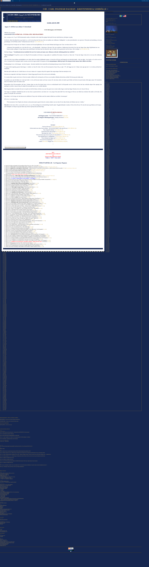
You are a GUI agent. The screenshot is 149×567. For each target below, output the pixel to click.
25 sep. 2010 (108, 108)
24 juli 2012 (107, 97)
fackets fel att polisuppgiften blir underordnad (112, 77)
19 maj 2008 (107, 157)
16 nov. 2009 (108, 113)
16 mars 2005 (5, 349)
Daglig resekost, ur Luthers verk (4, 474)
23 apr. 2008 (107, 177)
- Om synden (2, 489)
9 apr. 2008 (107, 189)
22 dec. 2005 (4, 337)
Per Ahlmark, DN (2, 535)
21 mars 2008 (108, 204)
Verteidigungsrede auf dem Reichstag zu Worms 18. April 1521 (9, 500)
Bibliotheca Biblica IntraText (4, 514)
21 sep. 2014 (108, 87)
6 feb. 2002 (4, 388)
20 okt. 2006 (4, 262)
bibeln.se (1, 508)
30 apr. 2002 (4, 382)
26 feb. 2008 (107, 226)
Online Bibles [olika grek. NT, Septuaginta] (6, 513)
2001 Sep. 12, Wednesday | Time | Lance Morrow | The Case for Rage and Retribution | (12, 466)
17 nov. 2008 (108, 150)
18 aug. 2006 (4, 314)
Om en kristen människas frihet (4, 493)
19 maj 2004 (4, 364)
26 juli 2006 (4, 322)
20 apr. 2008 (107, 180)
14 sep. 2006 (4, 294)
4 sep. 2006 (4, 301)
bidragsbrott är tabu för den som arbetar (111, 72)
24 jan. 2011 (107, 104)
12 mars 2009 (108, 142)
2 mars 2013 (107, 93)
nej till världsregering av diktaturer (110, 73)
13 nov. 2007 (108, 249)
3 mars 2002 (4, 386)
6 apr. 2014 (107, 90)
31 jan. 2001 (4, 401)
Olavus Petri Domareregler (3, 519)
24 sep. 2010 (108, 109)
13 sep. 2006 (4, 295)
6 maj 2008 (107, 167)
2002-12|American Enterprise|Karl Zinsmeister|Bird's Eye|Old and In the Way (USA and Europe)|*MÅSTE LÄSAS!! (16, 446)
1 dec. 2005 (4, 339)
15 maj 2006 (4, 332)
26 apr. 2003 (4, 375)
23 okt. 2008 (107, 153)
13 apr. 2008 (107, 187)
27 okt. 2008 (107, 152)
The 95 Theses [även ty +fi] (4, 486)
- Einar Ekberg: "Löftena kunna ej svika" (5, 477)
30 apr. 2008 (107, 171)
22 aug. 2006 (4, 311)
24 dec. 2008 (108, 146)
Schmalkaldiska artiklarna (3, 488)
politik (55, 141)
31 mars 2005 (5, 348)
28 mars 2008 (108, 199)
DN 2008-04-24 (59, 130)
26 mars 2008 (108, 201)
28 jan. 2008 (107, 245)
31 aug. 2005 (4, 343)
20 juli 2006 (4, 326)
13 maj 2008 (107, 161)
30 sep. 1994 (4, 406)
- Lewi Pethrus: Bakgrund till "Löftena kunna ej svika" (7, 476)
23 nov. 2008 (108, 149)
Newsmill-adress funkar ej (51, 166)
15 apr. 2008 (107, 185)
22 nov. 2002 (4, 379)
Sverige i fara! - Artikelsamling (4, 441)
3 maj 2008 (107, 169)
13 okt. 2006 (4, 268)
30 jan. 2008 (107, 244)
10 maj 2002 (4, 381)
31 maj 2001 (4, 395)
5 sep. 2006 (4, 300)
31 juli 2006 (4, 320)
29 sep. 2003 (4, 370)
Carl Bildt (1, 536)
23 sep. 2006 (4, 287)
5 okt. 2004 (4, 360)
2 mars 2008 (107, 221)
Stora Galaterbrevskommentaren (4, 497)
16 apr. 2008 (107, 184)
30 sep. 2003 (4, 369)
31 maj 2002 (4, 380)
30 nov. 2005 (4, 340)
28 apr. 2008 (107, 173)
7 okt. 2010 (107, 106)
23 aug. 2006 (4, 310)
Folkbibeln (1, 507)
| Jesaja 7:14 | (22, 17)
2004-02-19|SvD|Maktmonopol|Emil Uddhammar (7, 433)
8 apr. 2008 (107, 190)
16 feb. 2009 (107, 144)
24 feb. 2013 (107, 94)
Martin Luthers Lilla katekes (4, 487)
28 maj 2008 (107, 156)
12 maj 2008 (107, 162)
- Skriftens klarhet (2, 496)
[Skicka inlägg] (25, 147)
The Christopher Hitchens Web (4, 543)
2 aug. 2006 (4, 319)
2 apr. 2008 (107, 194)
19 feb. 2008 (107, 233)
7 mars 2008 (107, 217)
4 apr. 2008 (107, 192)
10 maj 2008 (107, 163)
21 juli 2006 (4, 325)
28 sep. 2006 (4, 282)
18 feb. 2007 (4, 255)
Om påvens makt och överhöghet (4, 492)
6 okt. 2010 (107, 107)
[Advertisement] (5, 414)
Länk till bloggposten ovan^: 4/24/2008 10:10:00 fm (14, 147)
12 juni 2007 (4, 252)
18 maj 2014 (107, 89)
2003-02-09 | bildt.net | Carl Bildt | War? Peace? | (6, 459)
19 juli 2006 (4, 327)
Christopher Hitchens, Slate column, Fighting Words (7, 541)
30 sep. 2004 (4, 361)
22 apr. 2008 (107, 178)
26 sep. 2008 (108, 154)
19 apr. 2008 (107, 181)
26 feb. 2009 (107, 143)
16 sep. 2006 (4, 292)
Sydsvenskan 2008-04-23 (58, 133)
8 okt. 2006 (4, 273)
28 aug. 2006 (4, 306)
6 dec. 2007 (107, 248)
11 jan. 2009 (107, 145)
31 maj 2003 (4, 371)
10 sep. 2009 (108, 120)
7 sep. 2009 (107, 122)
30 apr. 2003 (4, 374)
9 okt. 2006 (4, 272)
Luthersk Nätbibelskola (3, 505)
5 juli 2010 (107, 110)
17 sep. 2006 (4, 291)
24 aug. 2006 (4, 309)
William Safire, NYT (3, 545)
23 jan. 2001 (4, 402)
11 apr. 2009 (107, 140)
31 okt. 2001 (4, 393)
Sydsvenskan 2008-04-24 (58, 126)
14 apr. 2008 (107, 186)
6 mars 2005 (4, 351)
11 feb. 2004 (4, 366)
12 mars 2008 (108, 212)
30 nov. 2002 (4, 378)
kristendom (60, 141)
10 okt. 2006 (4, 271)
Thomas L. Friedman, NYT (4, 540)
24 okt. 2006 (4, 258)
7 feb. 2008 (107, 237)
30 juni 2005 (4, 347)
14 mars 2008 (108, 210)
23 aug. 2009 (108, 126)
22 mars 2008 (108, 203)
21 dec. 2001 (4, 391)
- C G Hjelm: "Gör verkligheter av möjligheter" (6, 478)
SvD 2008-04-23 (66, 135)
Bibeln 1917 (1, 506)
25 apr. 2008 (107, 176)
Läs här (33, 171)
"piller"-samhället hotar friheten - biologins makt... (113, 71)
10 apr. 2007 (4, 254)
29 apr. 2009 (107, 136)
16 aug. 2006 (4, 316)
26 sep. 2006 (4, 284)
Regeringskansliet (2, 522)
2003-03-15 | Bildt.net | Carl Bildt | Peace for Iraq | (7, 457)
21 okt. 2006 (4, 261)
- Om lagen (1, 490)
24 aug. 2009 (108, 125)
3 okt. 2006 (4, 277)
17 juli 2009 (107, 132)
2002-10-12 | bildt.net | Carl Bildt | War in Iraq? (6, 462)
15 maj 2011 (107, 98)
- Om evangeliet (2, 491)
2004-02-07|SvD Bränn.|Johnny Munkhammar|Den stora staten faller (9, 435)
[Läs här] (65, 115)
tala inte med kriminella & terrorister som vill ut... (112, 74)
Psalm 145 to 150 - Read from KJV (110, 34)
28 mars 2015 (108, 86)
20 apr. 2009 (107, 137)
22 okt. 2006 (4, 260)
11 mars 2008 (108, 213)
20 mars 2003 (5, 377)
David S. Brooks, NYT (3, 539)
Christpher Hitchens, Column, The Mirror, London (7, 542)
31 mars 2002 (5, 385)
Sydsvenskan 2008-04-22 (60, 139)
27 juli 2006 (4, 321)
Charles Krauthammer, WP (4, 544)
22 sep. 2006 (4, 288)
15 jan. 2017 (107, 83)
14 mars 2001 (5, 400)
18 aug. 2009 (108, 129)
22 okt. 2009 (107, 119)
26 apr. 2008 (107, 175)
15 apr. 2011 (107, 99)
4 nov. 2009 (107, 115)
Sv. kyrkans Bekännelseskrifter (4, 481)
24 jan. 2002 (4, 390)
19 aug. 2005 (4, 344)
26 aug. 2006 (4, 307)
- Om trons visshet (2, 495)
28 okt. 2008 (107, 151)
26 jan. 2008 (107, 246)
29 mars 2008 (108, 198)
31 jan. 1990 (4, 408)
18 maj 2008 (107, 158)
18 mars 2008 (108, 206)
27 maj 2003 (4, 372)
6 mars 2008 (107, 218)
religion (65, 141)
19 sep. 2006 (4, 290)
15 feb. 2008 (107, 235)
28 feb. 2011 (107, 103)
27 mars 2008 (108, 200)
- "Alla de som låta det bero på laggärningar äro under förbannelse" (9, 499)
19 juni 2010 (107, 111)
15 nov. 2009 (108, 114)
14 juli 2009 (107, 133)
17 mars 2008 (108, 207)
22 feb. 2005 (4, 353)
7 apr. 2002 (4, 384)
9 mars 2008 (107, 215)
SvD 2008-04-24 (85, 49)
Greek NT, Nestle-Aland (3, 511)
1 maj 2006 (4, 333)
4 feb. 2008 (107, 240)
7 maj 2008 (107, 166)
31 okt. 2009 (107, 117)
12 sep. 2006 (4, 296)
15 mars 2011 (108, 102)
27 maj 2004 (4, 363)
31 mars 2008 (108, 196)
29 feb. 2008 (107, 223)
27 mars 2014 (108, 91)
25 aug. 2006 (4, 308)
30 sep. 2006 (4, 280)
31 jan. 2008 (107, 243)
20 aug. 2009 (108, 128)
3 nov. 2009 (107, 116)
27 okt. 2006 (4, 256)
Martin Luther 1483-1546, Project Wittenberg (6, 484)
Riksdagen (1, 523)
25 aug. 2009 (108, 124)
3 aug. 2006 (4, 318)
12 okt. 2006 (4, 269)
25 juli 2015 (107, 84)
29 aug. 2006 (4, 305)
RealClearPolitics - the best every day (6, 424)
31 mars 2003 (5, 376)
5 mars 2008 (107, 219)
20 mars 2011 (108, 100)
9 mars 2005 (4, 350)
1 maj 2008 (107, 170)
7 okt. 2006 (4, 274)
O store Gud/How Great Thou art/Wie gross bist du (7, 473)
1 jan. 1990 (4, 409)
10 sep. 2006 (4, 298)
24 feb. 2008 (107, 228)
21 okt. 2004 (4, 357)
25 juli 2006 (4, 323)
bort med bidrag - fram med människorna (111, 70)
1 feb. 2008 (107, 242)
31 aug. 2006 (4, 304)
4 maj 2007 (4, 253)
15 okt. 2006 (4, 266)
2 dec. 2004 (4, 355)
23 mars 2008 (108, 202)
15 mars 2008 (108, 209)
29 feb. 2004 (4, 365)
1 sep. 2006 (4, 303)
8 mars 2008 (107, 216)
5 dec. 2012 (107, 96)
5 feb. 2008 (107, 239)
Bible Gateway (2, 512)
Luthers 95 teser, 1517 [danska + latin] (5, 485)
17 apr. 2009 (107, 138)
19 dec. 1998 (4, 405)
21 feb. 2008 (107, 231)
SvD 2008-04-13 (39, 41)
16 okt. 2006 (4, 265)
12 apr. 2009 (107, 139)
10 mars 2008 (108, 214)
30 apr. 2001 (4, 397)
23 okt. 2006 (4, 259)
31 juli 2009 (107, 130)
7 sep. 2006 (4, 299)
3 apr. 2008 (107, 193)
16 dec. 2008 (108, 147)
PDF (40, 165)
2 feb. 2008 (107, 241)
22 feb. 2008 (107, 230)
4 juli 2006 (4, 329)
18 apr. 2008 (107, 182)
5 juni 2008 (107, 155)
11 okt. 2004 (4, 359)
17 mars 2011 (108, 101)
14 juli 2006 (4, 328)
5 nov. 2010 (107, 105)
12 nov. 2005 (4, 341)
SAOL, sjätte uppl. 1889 (3, 530)
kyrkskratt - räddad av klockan (110, 78)
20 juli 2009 (107, 131)
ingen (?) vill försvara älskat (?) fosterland (112, 66)
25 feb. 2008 (107, 227)
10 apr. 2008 (107, 188)
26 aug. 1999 (4, 404)
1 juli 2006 (4, 330)
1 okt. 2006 (4, 279)
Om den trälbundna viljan (3, 494)
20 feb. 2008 (107, 232)
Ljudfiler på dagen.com (3, 475)
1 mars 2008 (107, 222)
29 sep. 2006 (4, 281)
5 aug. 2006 (4, 317)
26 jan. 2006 (4, 334)
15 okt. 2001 (4, 394)
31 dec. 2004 (4, 354)
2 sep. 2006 (4, 302)
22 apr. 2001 (4, 398)
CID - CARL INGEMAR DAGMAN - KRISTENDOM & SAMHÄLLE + (75, 9)
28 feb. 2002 (4, 387)
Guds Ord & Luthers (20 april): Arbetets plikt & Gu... (113, 75)
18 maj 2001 (4, 396)
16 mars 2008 (108, 208)
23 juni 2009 (107, 135)
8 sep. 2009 (107, 121)
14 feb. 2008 (107, 236)
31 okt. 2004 (4, 356)
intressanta (45, 141)
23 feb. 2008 (107, 229)
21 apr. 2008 (107, 179)
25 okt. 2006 (4, 257)
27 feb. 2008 (107, 225)
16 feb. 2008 (107, 234)
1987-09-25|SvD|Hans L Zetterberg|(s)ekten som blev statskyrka (9, 438)
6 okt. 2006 (4, 275)
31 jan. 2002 (4, 389)
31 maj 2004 (4, 362)
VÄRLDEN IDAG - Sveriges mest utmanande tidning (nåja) (9, 421)
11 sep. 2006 (4, 297)
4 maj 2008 (107, 168)
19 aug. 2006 (4, 313)
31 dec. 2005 (4, 336)
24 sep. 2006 (4, 286)
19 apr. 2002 (4, 383)
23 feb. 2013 (107, 95)
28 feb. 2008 (107, 224)
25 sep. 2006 (4, 285)
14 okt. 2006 (4, 267)
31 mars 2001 (5, 399)
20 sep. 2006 (4, 289)
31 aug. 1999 (4, 403)
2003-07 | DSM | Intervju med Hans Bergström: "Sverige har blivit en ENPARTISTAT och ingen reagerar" (15, 432)
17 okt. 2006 (4, 264)
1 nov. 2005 (4, 342)
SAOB (1, 529)
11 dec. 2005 (4, 338)
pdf (47, 176)
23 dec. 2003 (4, 368)
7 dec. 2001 (4, 392)
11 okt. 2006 (4, 270)
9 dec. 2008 (107, 148)
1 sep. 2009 (107, 123)
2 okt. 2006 (4, 278)
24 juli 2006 (4, 324)
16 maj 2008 (107, 159)
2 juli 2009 (107, 134)
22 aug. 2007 (108, 250)
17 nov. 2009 (108, 112)
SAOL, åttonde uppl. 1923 (3, 531)
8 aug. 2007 (107, 251)
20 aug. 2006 (4, 312)
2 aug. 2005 (4, 346)
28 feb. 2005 (4, 352)
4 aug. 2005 (4, 345)
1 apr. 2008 (107, 195)
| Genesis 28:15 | (25, 17)
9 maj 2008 (107, 164)
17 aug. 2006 (4, 315)
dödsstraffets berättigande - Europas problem (112, 76)
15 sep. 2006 (4, 293)
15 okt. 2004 (4, 358)
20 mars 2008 (108, 205)
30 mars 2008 (108, 197)
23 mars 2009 (108, 141)
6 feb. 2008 (107, 238)
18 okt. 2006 (4, 263)
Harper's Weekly (2, 448)
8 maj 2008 (107, 165)
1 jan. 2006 (4, 335)
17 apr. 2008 (107, 183)
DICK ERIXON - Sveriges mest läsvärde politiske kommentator (10, 419)
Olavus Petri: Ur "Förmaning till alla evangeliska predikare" (8, 482)
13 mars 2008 (108, 211)
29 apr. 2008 (107, 172)
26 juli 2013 (107, 92)
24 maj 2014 (107, 88)
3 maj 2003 (4, 373)
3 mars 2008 (107, 220)
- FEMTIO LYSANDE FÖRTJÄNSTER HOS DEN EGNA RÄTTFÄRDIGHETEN (12, 498)
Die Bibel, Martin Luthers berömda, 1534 (5, 509)
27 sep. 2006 (4, 283)
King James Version (3, 510)
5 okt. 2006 (4, 276)
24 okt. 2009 (107, 118)
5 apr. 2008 (107, 191)
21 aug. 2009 (108, 127)
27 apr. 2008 (107, 174)
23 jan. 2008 (107, 247)
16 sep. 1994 (4, 407)
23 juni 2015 (107, 85)
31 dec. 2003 (4, 367)
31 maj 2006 (4, 331)
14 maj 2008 (107, 160)
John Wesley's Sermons (3, 502)
